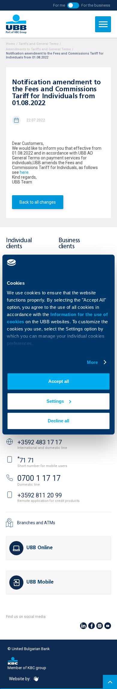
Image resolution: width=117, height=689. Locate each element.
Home (10, 44)
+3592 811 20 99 (39, 495)
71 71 (25, 460)
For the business (95, 5)
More (92, 362)
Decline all (58, 420)
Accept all (58, 381)
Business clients (69, 243)
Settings (55, 401)
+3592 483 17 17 (39, 442)
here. (24, 172)
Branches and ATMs (36, 522)
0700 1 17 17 (39, 478)
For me (59, 5)
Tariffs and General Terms (38, 44)
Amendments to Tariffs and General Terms (38, 49)
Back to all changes (38, 202)
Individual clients (19, 243)
